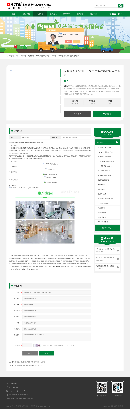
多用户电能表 (102, 217)
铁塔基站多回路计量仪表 (105, 198)
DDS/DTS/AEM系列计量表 (106, 161)
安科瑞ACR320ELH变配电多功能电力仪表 (28, 365)
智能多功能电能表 (103, 180)
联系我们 (93, 14)
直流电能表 (101, 208)
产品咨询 (77, 114)
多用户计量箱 (102, 194)
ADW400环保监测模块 (104, 156)
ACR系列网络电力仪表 (42, 56)
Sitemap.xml (106, 406)
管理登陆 (121, 406)
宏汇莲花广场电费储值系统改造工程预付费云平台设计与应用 (106, 257)
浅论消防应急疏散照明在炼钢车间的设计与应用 (106, 249)
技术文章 (66, 14)
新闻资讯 (53, 14)
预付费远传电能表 (103, 203)
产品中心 (40, 14)
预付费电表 (101, 184)
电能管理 (31, 56)
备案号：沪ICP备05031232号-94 (41, 406)
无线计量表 (101, 189)
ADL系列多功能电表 (104, 170)
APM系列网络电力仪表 (105, 166)
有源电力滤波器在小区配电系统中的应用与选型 (106, 266)
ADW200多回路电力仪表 (105, 152)
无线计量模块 (102, 212)
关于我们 (26, 14)
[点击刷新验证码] (37, 345)
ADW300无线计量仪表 (104, 147)
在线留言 (80, 14)
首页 (13, 14)
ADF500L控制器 (103, 222)
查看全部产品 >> (107, 228)
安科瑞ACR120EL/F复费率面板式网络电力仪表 (30, 362)
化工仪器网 (114, 406)
